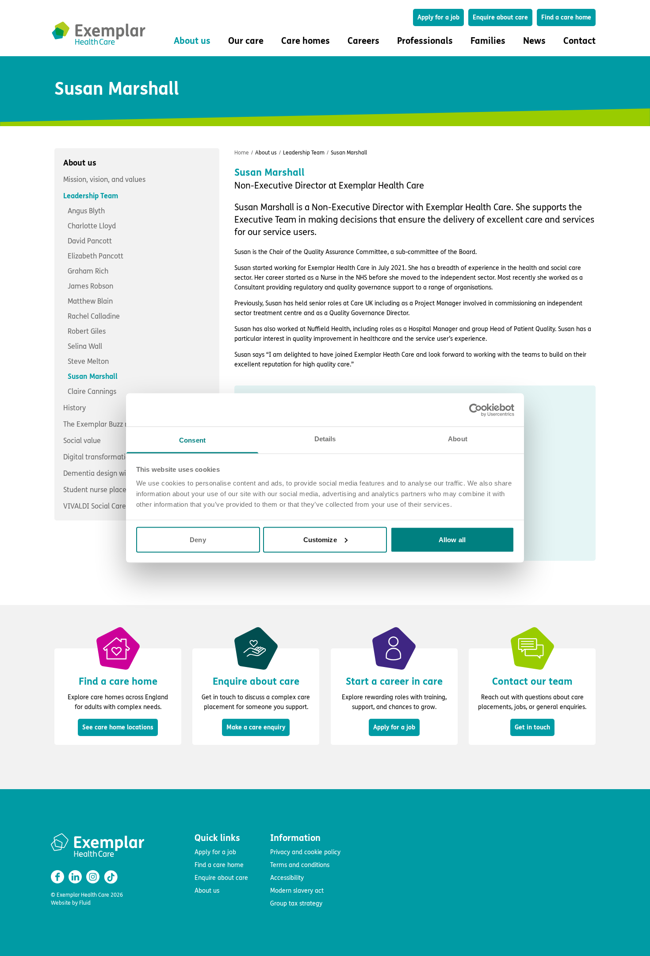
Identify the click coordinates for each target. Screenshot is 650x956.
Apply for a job (438, 17)
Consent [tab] (192, 440)
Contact (579, 41)
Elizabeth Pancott (95, 256)
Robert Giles (87, 331)
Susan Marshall (93, 376)
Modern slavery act (297, 890)
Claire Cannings (92, 391)
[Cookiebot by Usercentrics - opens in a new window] (475, 409)
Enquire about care (500, 17)
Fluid (85, 903)
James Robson (90, 286)
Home (241, 153)
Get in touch (532, 727)
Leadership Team (93, 294)
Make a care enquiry (255, 727)
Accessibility (287, 878)
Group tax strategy (296, 903)
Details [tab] (325, 439)
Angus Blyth (86, 211)
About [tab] (457, 439)
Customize (320, 539)
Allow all (452, 539)
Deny (198, 539)
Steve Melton (88, 361)
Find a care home (566, 17)
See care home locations (117, 727)
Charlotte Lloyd (92, 226)
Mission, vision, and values (104, 179)
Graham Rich (88, 271)
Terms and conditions (299, 865)
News (534, 41)
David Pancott (90, 241)
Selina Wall (85, 346)
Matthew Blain (90, 301)
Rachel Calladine (94, 316)
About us (79, 163)
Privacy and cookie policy (305, 852)
